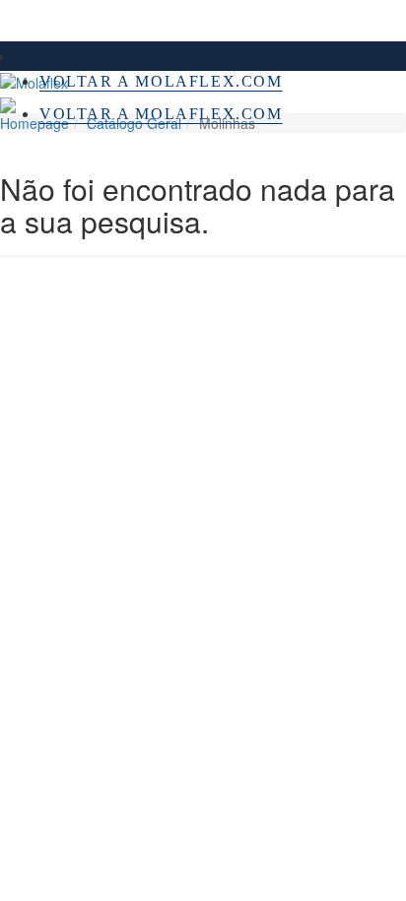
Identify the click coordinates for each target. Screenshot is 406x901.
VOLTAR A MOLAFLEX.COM (161, 81)
